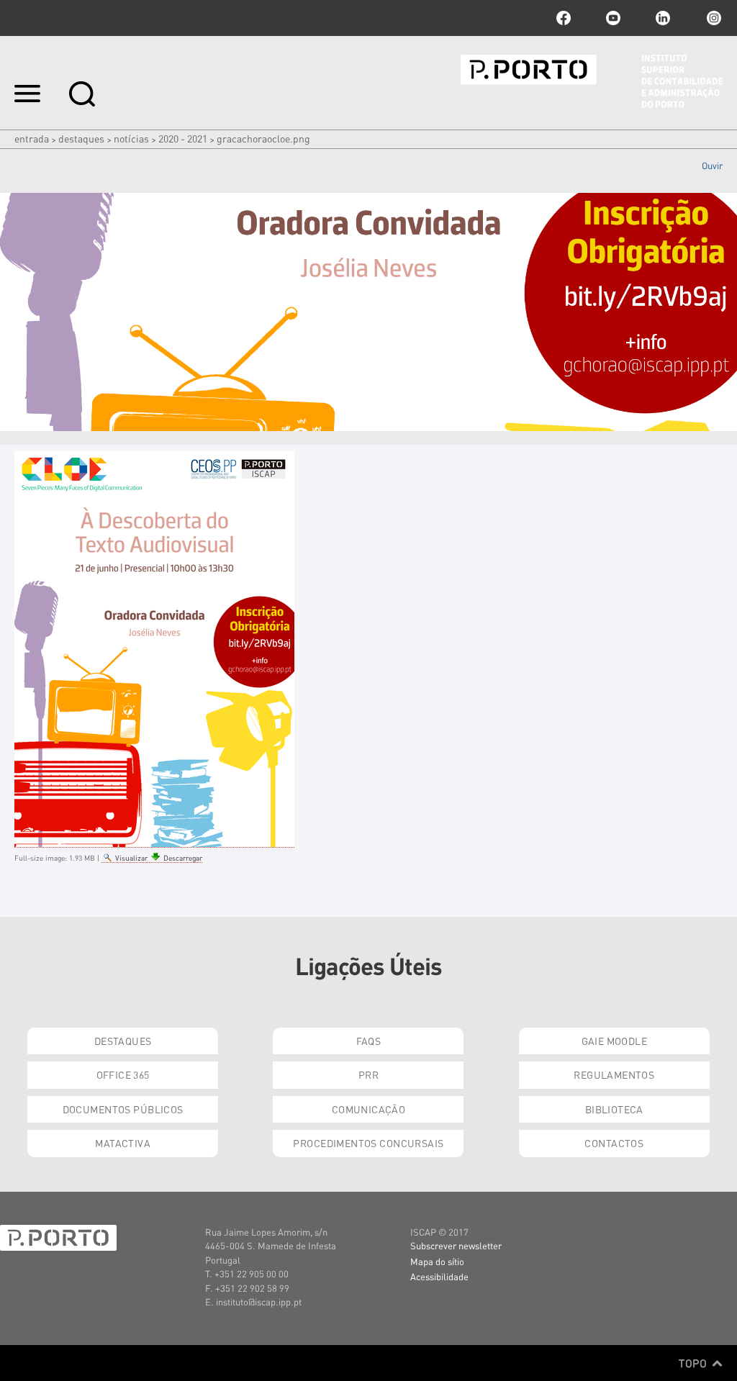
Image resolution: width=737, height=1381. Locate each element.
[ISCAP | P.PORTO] (592, 81)
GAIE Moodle (615, 1040)
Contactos (613, 1142)
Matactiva (122, 1142)
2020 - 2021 (182, 138)
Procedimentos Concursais (368, 1142)
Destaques (81, 138)
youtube (613, 18)
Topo (694, 1363)
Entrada (31, 138)
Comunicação (369, 1108)
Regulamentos (614, 1074)
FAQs (368, 1040)
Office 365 (123, 1074)
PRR (368, 1074)
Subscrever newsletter (456, 1245)
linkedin (663, 18)
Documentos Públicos (123, 1108)
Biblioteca (614, 1108)
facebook (563, 18)
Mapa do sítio (437, 1261)
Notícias (131, 138)
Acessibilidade (439, 1276)
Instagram (712, 18)
